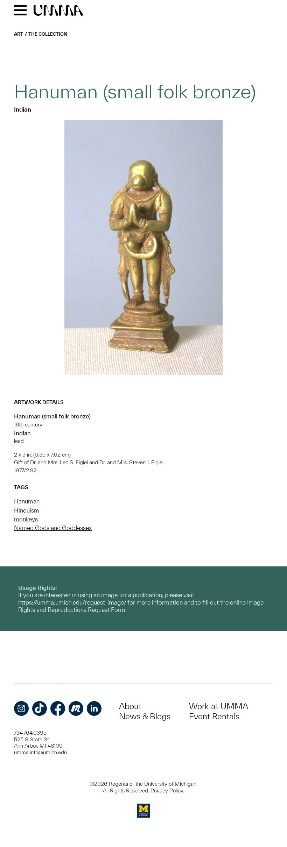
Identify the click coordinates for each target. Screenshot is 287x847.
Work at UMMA (218, 706)
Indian (22, 109)
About (130, 706)
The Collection (47, 34)
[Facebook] (57, 708)
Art (18, 34)
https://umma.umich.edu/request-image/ (72, 602)
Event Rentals (214, 716)
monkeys (26, 519)
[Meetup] (76, 708)
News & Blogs (144, 716)
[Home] (58, 11)
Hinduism (26, 510)
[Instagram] (21, 708)
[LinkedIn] (94, 708)
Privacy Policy (166, 790)
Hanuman (27, 501)
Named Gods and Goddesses (53, 527)
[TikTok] (39, 708)
